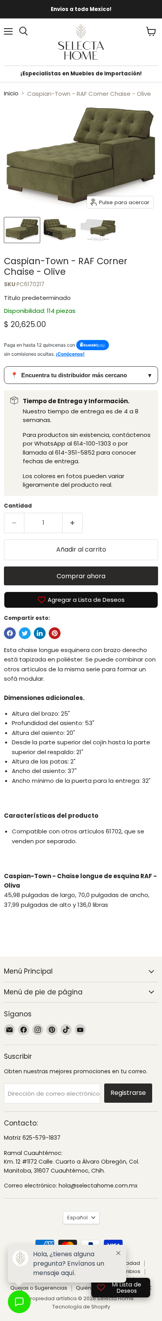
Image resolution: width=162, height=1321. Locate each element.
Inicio (11, 93)
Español (77, 1217)
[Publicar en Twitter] (25, 633)
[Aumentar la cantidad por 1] (73, 523)
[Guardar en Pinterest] (55, 633)
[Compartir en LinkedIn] (40, 633)
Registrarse (128, 1092)
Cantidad (18, 506)
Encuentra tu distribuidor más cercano (81, 375)
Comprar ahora (81, 576)
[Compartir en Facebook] (10, 633)
